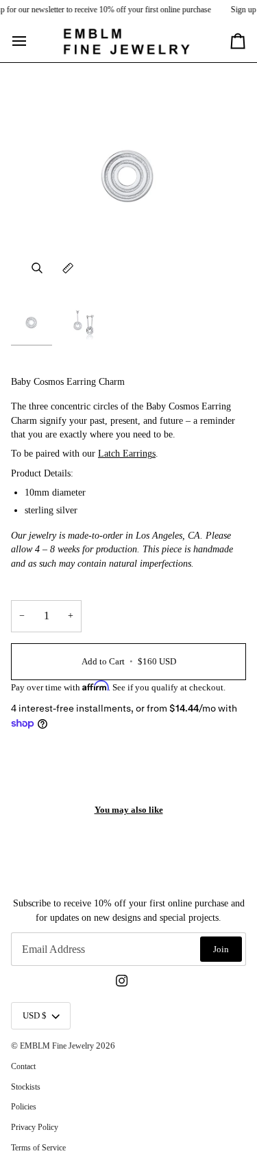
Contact (23, 1066)
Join (221, 949)
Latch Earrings (127, 453)
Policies (23, 1106)
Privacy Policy (34, 1127)
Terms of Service (38, 1147)
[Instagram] (122, 981)
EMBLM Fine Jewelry (57, 1046)
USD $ (35, 1015)
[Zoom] (37, 268)
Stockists (25, 1087)
